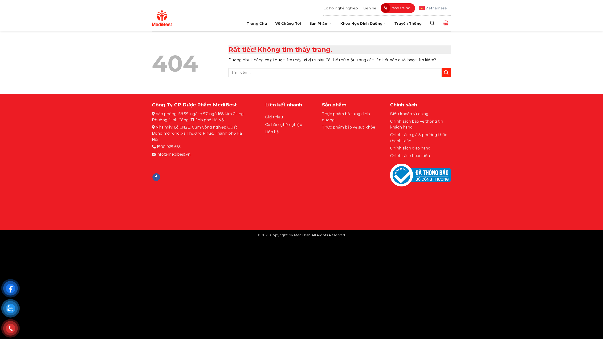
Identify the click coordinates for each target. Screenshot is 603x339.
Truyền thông (408, 23)
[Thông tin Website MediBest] (420, 178)
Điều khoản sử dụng (409, 114)
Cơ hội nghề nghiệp (340, 8)
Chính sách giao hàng (410, 148)
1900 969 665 (401, 8)
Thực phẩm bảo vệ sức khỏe (348, 127)
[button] (445, 23)
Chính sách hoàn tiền (410, 155)
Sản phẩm (319, 23)
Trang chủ (257, 23)
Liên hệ (369, 8)
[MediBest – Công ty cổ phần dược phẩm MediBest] (162, 18)
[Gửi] (446, 72)
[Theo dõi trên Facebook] (156, 177)
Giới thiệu (274, 117)
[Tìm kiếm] (432, 23)
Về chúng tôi (288, 23)
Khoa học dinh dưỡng (361, 23)
